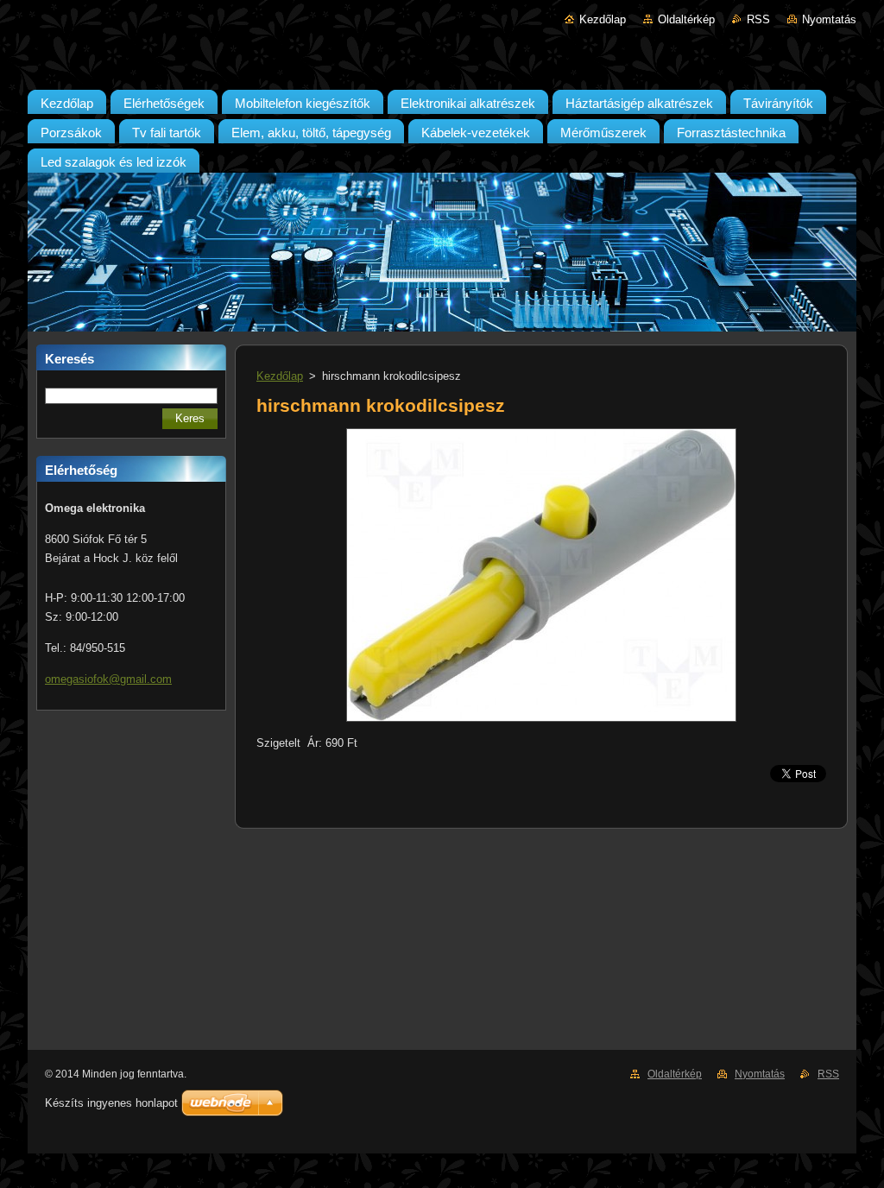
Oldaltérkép (686, 19)
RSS (758, 19)
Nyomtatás (829, 19)
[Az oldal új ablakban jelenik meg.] (541, 722)
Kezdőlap (602, 19)
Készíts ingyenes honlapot (111, 1102)
